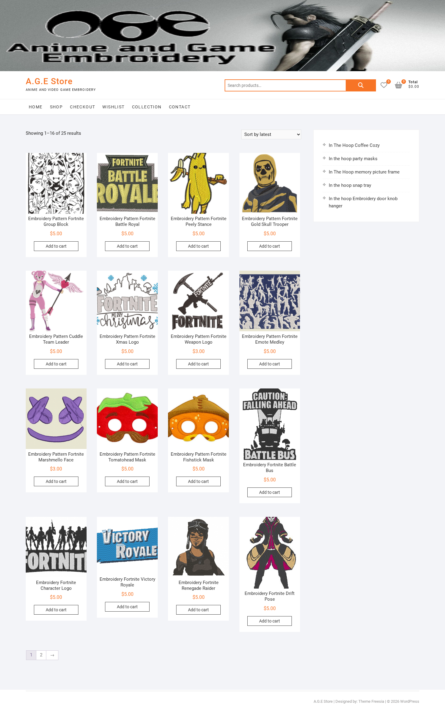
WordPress (409, 701)
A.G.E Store (49, 81)
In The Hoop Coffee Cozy (354, 145)
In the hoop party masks (353, 158)
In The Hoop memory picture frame (364, 172)
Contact (180, 106)
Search (361, 85)
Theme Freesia (371, 701)
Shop (56, 106)
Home (36, 106)
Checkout (82, 106)
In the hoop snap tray (350, 185)
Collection (147, 106)
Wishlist (113, 106)
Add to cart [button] (56, 246)
